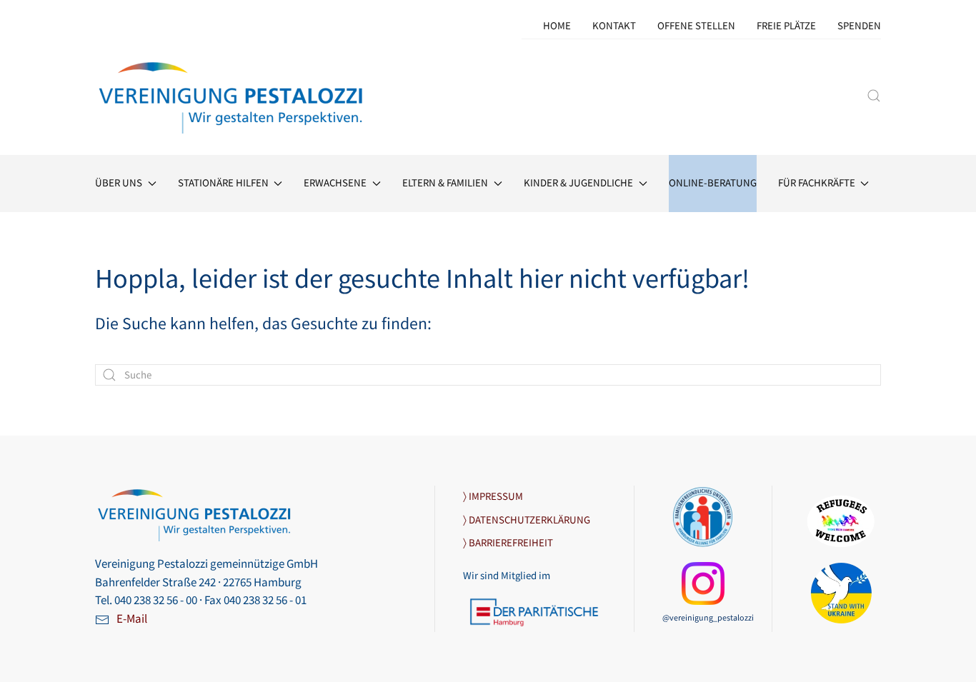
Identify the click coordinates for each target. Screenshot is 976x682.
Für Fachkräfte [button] (816, 183)
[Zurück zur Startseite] (232, 95)
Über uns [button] (118, 183)
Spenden (859, 26)
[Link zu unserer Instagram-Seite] (703, 583)
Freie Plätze (786, 26)
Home (557, 26)
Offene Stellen (696, 26)
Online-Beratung (713, 183)
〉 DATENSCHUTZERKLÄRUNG (526, 520)
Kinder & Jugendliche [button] (578, 183)
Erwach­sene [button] (335, 183)
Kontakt (614, 26)
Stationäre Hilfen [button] (223, 183)
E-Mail (131, 619)
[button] (874, 96)
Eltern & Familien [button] (445, 183)
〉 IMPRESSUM (493, 496)
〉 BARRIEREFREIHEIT (508, 543)
